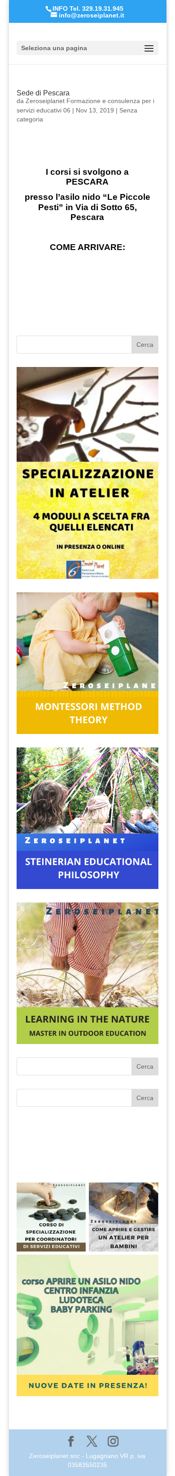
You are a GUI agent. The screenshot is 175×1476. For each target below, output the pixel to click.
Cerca (144, 344)
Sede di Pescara (43, 93)
